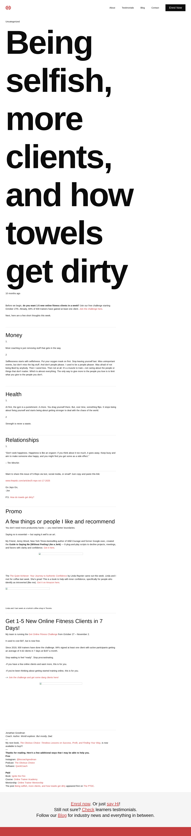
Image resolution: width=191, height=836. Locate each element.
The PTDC (89, 786)
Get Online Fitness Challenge (43, 634)
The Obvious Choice (25, 763)
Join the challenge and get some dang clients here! (34, 677)
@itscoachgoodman (26, 759)
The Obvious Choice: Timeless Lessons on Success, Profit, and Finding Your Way (60, 743)
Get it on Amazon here (48, 582)
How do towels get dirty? (22, 497)
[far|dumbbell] (9, 7)
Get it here (49, 547)
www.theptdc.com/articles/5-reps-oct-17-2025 (28, 480)
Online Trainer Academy (25, 779)
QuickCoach (22, 766)
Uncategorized (13, 21)
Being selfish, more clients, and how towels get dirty (40, 786)
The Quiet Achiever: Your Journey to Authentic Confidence (38, 576)
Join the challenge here (90, 309)
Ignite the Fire (18, 776)
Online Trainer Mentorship (30, 782)
